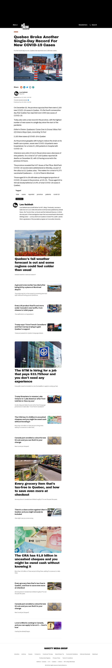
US (49, 661)
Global (60, 661)
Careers (30, 654)
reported (41, 108)
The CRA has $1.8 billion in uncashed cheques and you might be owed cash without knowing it (30, 419)
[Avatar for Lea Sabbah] (15, 205)
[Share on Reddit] (21, 87)
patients (48, 194)
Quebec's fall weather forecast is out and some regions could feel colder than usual (34, 264)
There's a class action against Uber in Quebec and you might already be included (31, 512)
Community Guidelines (72, 654)
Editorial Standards (85, 654)
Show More (19, 199)
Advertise (16, 654)
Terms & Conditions (67, 658)
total (17, 194)
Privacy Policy (56, 658)
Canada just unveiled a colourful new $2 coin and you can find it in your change (30, 440)
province (40, 194)
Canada (44, 661)
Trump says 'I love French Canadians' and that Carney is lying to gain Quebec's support (30, 327)
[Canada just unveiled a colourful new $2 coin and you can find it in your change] (54, 440)
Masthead (95, 654)
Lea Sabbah (23, 92)
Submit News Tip (59, 654)
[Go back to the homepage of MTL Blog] (25, 25)
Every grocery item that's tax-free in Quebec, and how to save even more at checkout (37, 489)
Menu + (15, 25)
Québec (54, 661)
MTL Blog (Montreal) (69, 661)
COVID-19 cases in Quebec (28, 110)
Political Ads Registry (44, 658)
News (16, 32)
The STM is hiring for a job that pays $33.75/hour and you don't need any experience (35, 376)
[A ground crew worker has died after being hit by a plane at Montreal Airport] (54, 288)
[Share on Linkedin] (24, 87)
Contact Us (38, 654)
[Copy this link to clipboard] (33, 87)
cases (24, 194)
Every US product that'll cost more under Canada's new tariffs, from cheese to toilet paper (29, 308)
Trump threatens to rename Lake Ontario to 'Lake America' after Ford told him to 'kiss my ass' (30, 398)
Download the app (48, 654)
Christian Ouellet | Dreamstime (22, 77)
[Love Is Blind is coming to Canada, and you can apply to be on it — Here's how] (54, 626)
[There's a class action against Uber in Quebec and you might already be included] (54, 512)
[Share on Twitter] (27, 87)
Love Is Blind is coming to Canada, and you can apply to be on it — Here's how (31, 625)
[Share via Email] (30, 87)
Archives (24, 654)
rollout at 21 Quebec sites (27, 170)
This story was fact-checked (21, 100)
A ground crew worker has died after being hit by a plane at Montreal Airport (30, 287)
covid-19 (56, 194)
